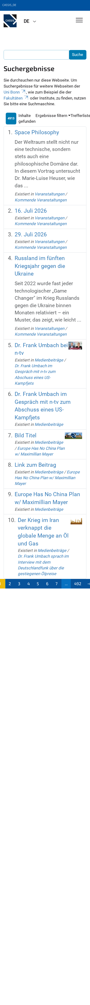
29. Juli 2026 (31, 234)
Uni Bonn (12, 92)
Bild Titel (25, 435)
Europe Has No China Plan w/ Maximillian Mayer (47, 478)
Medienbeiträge (49, 360)
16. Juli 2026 (31, 211)
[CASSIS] (10, 20)
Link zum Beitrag (35, 465)
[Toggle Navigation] (79, 20)
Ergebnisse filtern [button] (51, 115)
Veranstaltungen (49, 194)
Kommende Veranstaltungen (40, 200)
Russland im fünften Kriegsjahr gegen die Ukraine (40, 266)
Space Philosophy (37, 132)
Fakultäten (13, 98)
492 (77, 583)
